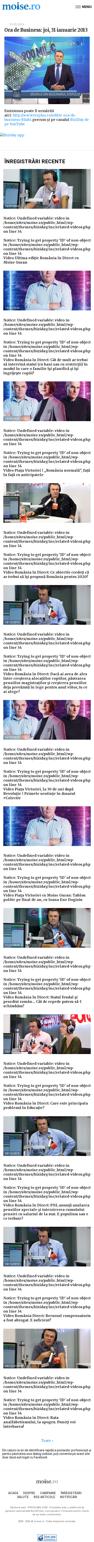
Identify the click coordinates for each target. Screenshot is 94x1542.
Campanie (48, 1493)
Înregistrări (71, 1493)
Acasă (13, 1493)
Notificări (68, 1497)
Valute (23, 1497)
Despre (29, 1493)
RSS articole (44, 1497)
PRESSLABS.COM (37, 1507)
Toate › (47, 1440)
